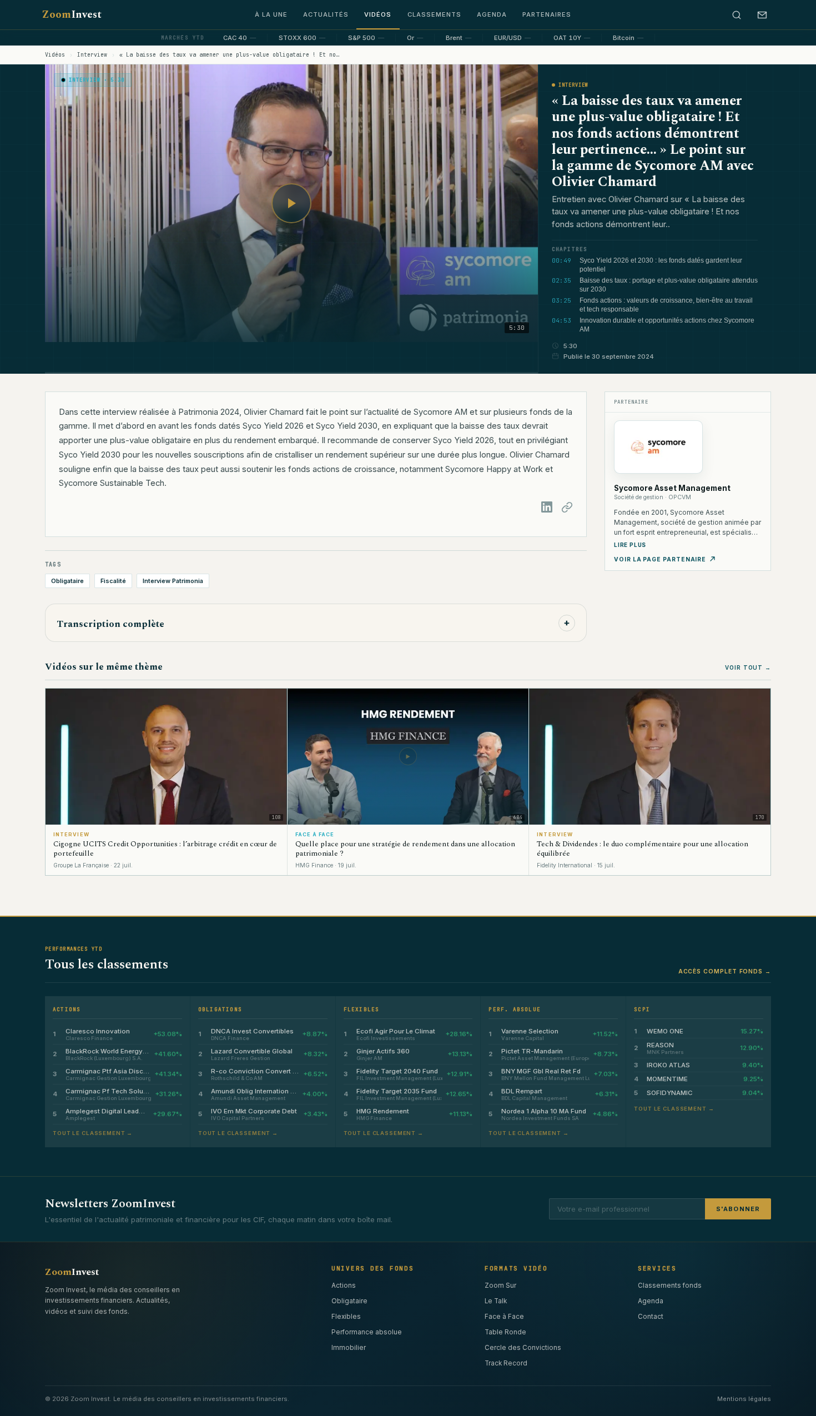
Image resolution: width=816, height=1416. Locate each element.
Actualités (326, 14)
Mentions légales (744, 1399)
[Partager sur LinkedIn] (547, 507)
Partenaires (546, 14)
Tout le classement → (93, 1133)
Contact (650, 1316)
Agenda (492, 14)
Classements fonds (670, 1285)
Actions (343, 1285)
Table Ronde (505, 1332)
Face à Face (504, 1316)
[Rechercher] (736, 15)
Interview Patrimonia (173, 581)
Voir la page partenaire (660, 559)
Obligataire (67, 581)
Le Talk (496, 1301)
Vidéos (377, 14)
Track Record (506, 1363)
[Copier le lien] (567, 507)
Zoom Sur (500, 1285)
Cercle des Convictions (523, 1348)
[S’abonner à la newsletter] (762, 15)
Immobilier (348, 1348)
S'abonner (738, 1209)
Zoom (72, 15)
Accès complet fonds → (724, 971)
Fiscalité (113, 581)
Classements (434, 14)
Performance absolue (366, 1332)
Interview (92, 54)
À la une (271, 14)
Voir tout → (748, 667)
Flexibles (346, 1316)
